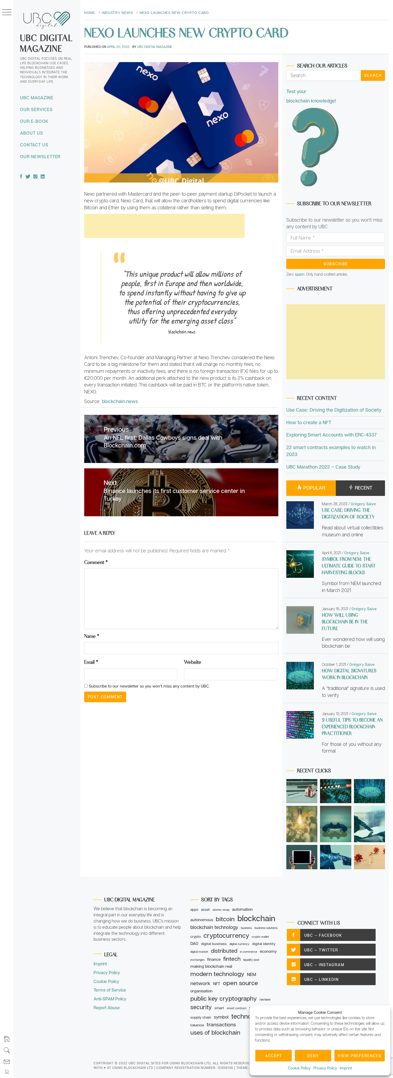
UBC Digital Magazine (46, 42)
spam (300, 274)
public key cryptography (223, 998)
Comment (96, 561)
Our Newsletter (40, 156)
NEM (251, 974)
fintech (232, 958)
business (246, 927)
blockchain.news (120, 401)
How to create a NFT (309, 422)
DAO (194, 943)
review (265, 999)
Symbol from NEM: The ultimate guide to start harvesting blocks (349, 565)
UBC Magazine (36, 97)
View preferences (360, 1055)
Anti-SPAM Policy (110, 998)
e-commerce (248, 951)
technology (247, 1016)
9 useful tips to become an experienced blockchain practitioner (352, 726)
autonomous (201, 919)
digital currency (239, 944)
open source (240, 982)
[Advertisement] (164, 226)
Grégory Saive (363, 504)
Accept (273, 1055)
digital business (214, 944)
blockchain (256, 918)
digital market (199, 951)
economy (268, 951)
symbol (221, 1017)
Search (373, 75)
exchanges (197, 959)
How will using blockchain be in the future (345, 621)
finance (214, 959)
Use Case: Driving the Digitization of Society (334, 410)
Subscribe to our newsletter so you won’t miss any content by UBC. (149, 686)
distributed (224, 950)
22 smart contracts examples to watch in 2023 (331, 450)
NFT (216, 983)
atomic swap (221, 909)
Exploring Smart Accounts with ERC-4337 (331, 435)
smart (219, 1008)
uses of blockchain (215, 1032)
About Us (31, 133)
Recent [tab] (362, 488)
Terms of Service (110, 990)
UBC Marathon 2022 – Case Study (323, 467)
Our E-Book (34, 121)
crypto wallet (260, 936)
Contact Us (34, 144)
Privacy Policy (325, 1068)
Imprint (346, 1068)
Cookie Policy (299, 1068)
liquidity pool (251, 959)
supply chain (200, 1017)
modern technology (217, 973)
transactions (221, 1024)
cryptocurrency (226, 935)
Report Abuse (107, 1007)
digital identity (263, 944)
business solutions (266, 927)
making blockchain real (211, 966)
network (200, 983)
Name (91, 635)
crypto (195, 936)
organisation (201, 990)
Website (192, 661)
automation (242, 909)
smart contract (236, 1008)
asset (205, 909)
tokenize (197, 1025)
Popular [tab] (313, 488)
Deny (313, 1055)
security (201, 1007)
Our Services (36, 109)
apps (194, 909)
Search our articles (322, 65)
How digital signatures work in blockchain (349, 673)
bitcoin (225, 919)
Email (91, 661)
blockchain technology (214, 927)
